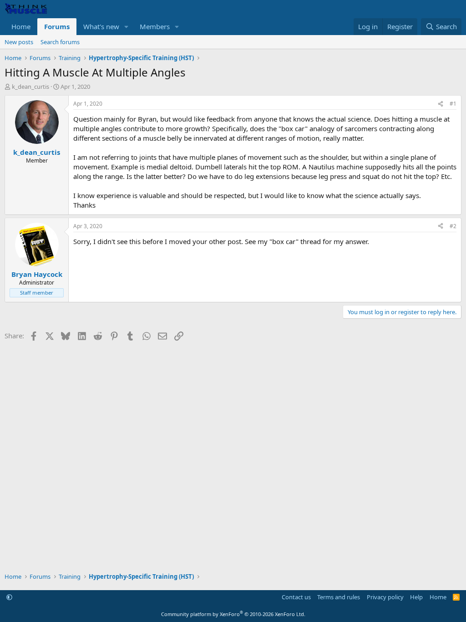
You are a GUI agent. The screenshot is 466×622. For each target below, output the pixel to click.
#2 (453, 226)
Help (416, 597)
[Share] (440, 104)
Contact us (296, 597)
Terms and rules (338, 597)
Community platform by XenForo (233, 614)
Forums (57, 26)
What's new (101, 26)
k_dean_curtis (30, 86)
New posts (19, 42)
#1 (453, 103)
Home (20, 26)
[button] (126, 26)
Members (155, 26)
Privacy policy (385, 597)
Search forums (60, 42)
